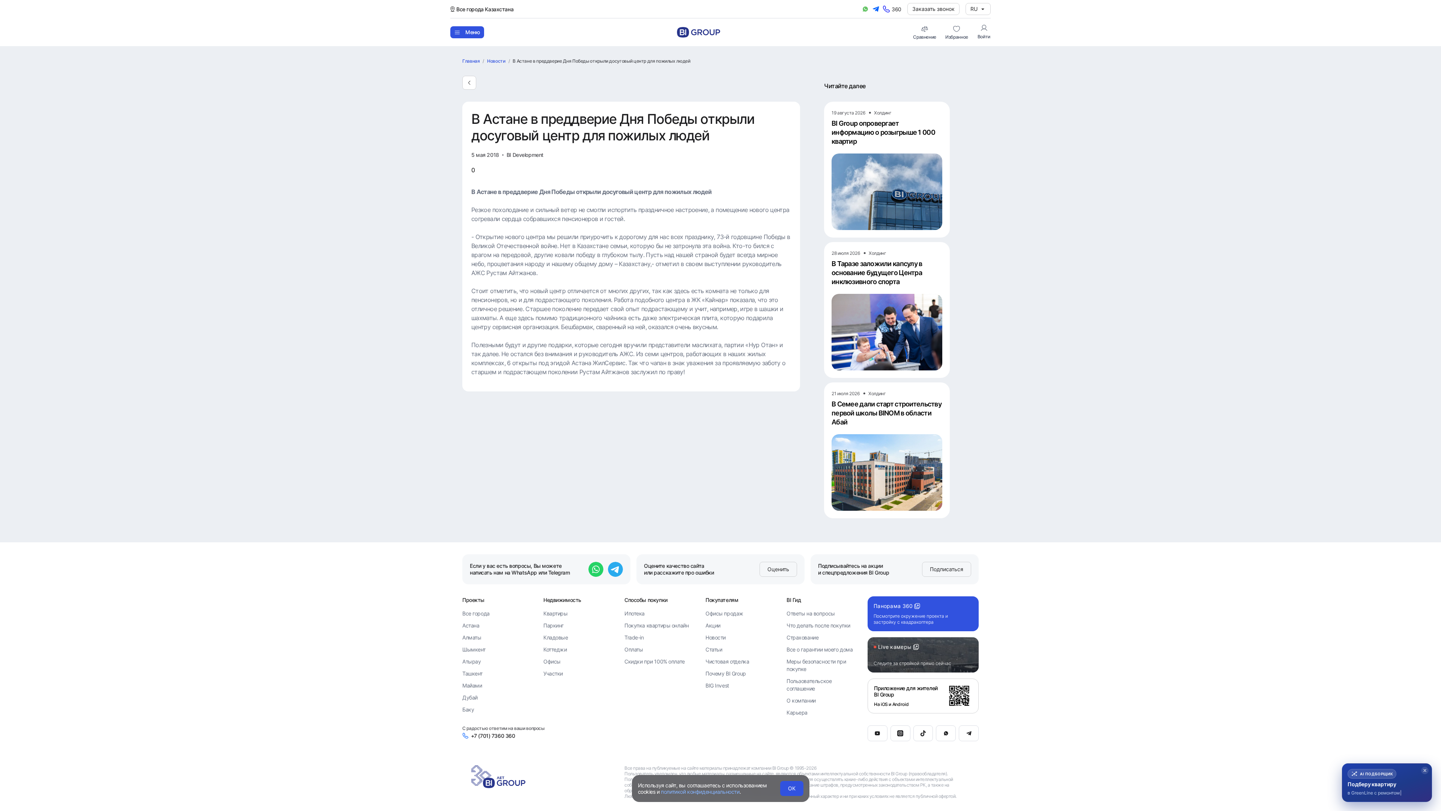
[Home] (698, 32)
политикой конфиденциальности (700, 791)
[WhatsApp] (946, 733)
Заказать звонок (933, 9)
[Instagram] (900, 733)
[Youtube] (877, 733)
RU (974, 9)
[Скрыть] (1425, 770)
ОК (792, 788)
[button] (1387, 782)
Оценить (778, 569)
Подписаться (946, 569)
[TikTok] (923, 733)
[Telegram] (969, 733)
